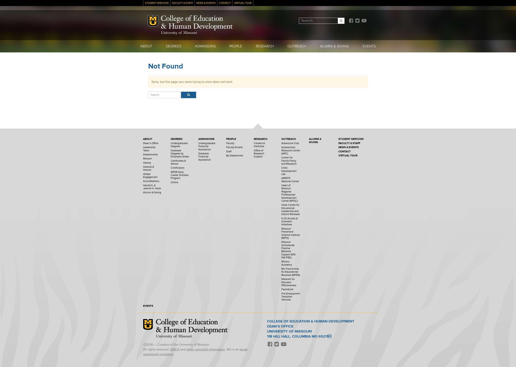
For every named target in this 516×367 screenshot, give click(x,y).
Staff (229, 151)
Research (265, 46)
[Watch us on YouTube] (364, 21)
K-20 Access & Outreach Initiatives (289, 221)
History (147, 162)
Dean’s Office (150, 143)
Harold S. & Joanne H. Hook (152, 187)
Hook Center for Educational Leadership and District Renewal (290, 210)
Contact (225, 3)
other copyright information (205, 349)
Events (369, 46)
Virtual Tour (243, 3)
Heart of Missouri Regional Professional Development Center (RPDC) (289, 193)
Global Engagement (150, 176)
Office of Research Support (259, 153)
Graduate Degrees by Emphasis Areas (180, 153)
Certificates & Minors (178, 162)
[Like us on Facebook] (351, 21)
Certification (177, 167)
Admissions (205, 46)
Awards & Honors (148, 168)
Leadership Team (149, 149)
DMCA (175, 349)
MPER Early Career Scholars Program (180, 175)
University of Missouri (179, 33)
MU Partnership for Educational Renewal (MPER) (290, 272)
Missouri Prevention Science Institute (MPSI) (290, 233)
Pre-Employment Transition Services (290, 297)
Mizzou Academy (286, 263)
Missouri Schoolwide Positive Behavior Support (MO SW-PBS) (288, 250)
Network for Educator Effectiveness (288, 282)
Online (174, 182)
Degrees (173, 46)
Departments (150, 154)
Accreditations (151, 181)
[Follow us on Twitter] (357, 21)
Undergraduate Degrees (179, 145)
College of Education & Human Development (197, 23)
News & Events (206, 3)
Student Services (157, 3)
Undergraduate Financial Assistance (206, 146)
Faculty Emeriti (234, 147)
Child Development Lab (288, 171)
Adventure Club (290, 143)
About (146, 46)
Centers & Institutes (259, 145)
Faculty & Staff (182, 3)
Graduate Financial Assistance (204, 156)
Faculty (230, 143)
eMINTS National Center (290, 180)
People (235, 46)
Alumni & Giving (334, 46)
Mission (147, 158)
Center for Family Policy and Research (289, 160)
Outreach (296, 46)
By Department (234, 155)
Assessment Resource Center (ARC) (290, 150)
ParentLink (287, 289)
